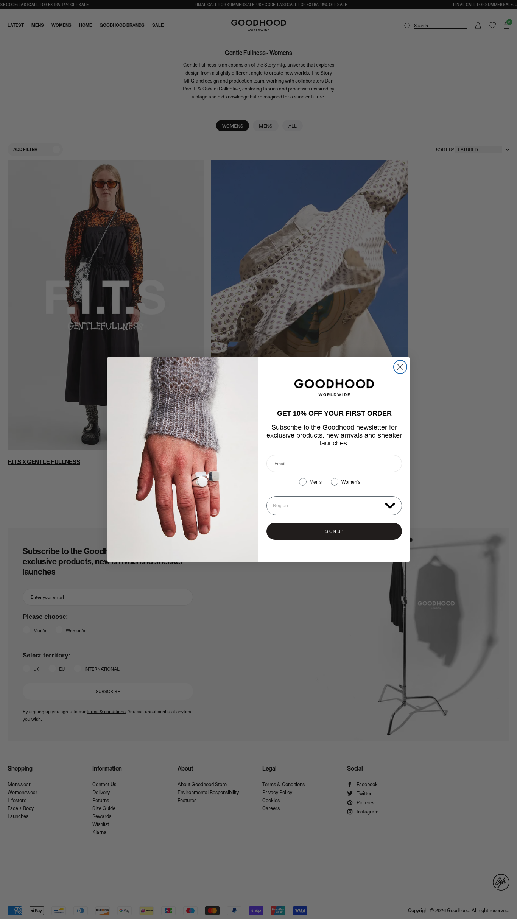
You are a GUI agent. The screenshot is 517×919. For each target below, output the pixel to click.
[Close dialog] (400, 367)
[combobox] (327, 506)
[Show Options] (390, 505)
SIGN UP (334, 531)
